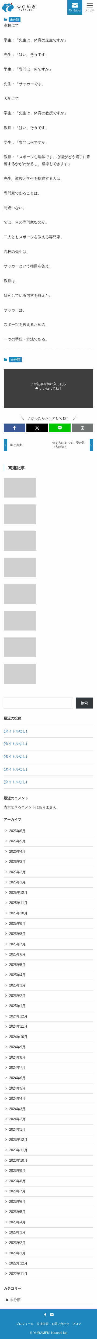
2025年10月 (18, 913)
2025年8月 (17, 934)
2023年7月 (17, 1191)
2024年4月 (17, 1099)
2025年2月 (17, 996)
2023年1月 (17, 1253)
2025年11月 (18, 903)
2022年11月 (18, 1274)
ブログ (76, 1323)
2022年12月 (18, 1263)
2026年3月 (17, 862)
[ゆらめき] (18, 7)
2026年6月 (17, 831)
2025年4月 (17, 975)
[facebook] (45, 1314)
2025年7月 (17, 944)
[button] (14, 428)
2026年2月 (17, 872)
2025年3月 (17, 985)
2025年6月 (17, 954)
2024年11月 (18, 1026)
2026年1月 (17, 882)
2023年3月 (17, 1232)
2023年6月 (17, 1202)
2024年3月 (17, 1109)
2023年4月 (17, 1222)
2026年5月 (17, 841)
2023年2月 (17, 1243)
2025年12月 (18, 893)
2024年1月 (17, 1129)
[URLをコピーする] (82, 428)
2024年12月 (18, 1016)
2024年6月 (17, 1078)
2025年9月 (17, 924)
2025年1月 (17, 1006)
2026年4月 (17, 851)
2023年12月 (18, 1140)
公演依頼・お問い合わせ (53, 1323)
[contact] (51, 1314)
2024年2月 (17, 1119)
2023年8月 (17, 1181)
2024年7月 (17, 1068)
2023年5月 (17, 1212)
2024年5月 (17, 1088)
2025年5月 (17, 965)
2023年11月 (18, 1150)
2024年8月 (17, 1057)
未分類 (14, 19)
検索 (84, 703)
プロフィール (25, 1323)
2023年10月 (18, 1160)
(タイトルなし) (15, 731)
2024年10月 (18, 1037)
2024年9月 (17, 1047)
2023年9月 (17, 1171)
